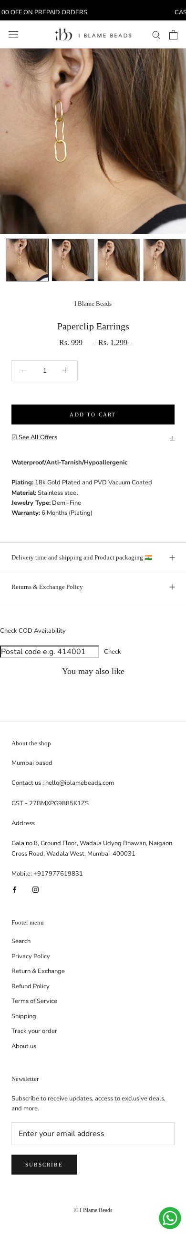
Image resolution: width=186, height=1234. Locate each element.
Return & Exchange (38, 971)
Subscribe (44, 1164)
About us (23, 1046)
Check (112, 651)
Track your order (34, 1031)
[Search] (156, 34)
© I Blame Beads (93, 1210)
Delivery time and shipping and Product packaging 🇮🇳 (81, 557)
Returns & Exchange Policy (47, 586)
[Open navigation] (13, 34)
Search (21, 941)
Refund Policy (30, 986)
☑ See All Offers (93, 438)
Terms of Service (34, 1001)
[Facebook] (14, 889)
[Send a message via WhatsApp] (170, 1218)
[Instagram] (35, 889)
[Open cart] (173, 34)
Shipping (23, 1016)
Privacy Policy (30, 956)
